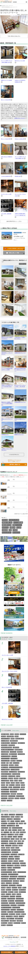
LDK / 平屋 (9, 887)
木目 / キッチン (10, 911)
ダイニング (17, 821)
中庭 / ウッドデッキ (16, 867)
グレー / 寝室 (21, 916)
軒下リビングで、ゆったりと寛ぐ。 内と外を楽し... (20, 387)
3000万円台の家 (4, 745)
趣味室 (15, 841)
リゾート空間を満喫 (5, 740)
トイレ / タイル (11, 858)
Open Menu (26, 2)
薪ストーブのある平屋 (5, 99)
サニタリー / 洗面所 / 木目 (6, 852)
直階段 (18, 832)
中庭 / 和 (14, 872)
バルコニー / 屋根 (5, 878)
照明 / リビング (11, 900)
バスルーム (3, 825)
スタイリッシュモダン (5, 838)
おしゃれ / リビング (19, 898)
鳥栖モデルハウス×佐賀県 (6, 80)
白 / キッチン (13, 909)
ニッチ (3, 845)
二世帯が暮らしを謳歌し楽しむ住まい (20, 338)
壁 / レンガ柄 (8, 894)
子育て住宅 (3, 736)
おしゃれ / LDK (8, 883)
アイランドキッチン (5, 791)
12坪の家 (17, 782)
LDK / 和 (19, 887)
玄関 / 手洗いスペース (5, 854)
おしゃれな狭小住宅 (5, 780)
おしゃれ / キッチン (16, 907)
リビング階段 (4, 834)
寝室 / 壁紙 (23, 914)
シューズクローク (16, 863)
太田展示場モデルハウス (20, 402)
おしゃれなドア (8, 845)
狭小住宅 (11, 734)
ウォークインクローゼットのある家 (15, 767)
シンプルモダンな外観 (5, 816)
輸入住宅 (16, 765)
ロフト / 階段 (4, 867)
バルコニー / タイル (5, 876)
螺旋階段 (16, 834)
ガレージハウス (23, 734)
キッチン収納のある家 (15, 769)
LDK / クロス (14, 887)
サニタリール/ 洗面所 (11, 825)
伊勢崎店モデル (5, 434)
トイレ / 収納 (17, 856)
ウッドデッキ (6, 832)
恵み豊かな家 (17, 176)
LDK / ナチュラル (5, 885)
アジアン (12, 838)
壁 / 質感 (13, 894)
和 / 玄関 (3, 883)
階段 (14, 832)
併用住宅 (12, 738)
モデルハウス (19, 760)
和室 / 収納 (3, 925)
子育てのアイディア (5, 789)
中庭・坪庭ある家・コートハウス (7, 749)
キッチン (22, 821)
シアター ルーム (13, 751)
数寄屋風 (17, 838)
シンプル (15, 836)
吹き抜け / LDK (15, 883)
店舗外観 (7, 847)
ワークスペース (4, 798)
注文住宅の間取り (10, 736)
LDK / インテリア (12, 885)
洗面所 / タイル (15, 852)
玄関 (22, 816)
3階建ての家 (13, 760)
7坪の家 (11, 780)
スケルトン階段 (10, 834)
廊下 (21, 838)
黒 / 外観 (17, 847)
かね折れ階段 (22, 832)
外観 (2, 814)
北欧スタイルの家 (21, 771)
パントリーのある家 (13, 771)
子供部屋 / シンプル (10, 918)
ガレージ (21, 834)
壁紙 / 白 (24, 887)
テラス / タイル (4, 874)
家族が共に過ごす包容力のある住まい (7, 338)
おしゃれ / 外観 (12, 814)
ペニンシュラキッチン (5, 793)
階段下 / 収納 (23, 865)
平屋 (7, 762)
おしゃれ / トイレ (5, 827)
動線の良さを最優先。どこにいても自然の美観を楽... (7, 403)
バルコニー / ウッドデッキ (13, 874)
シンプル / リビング (11, 898)
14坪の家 (22, 782)
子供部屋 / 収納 (12, 920)
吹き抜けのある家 (5, 765)
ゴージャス (20, 836)
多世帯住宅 (22, 789)
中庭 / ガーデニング (11, 869)
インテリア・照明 (5, 843)
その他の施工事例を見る (14, 454)
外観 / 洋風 (17, 816)
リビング (12, 821)
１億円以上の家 (16, 747)
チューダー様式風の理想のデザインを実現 (7, 369)
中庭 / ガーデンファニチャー (7, 872)
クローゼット (22, 863)
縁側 (11, 832)
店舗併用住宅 (13, 793)
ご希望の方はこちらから (19, 118)
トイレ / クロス (4, 858)
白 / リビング (18, 896)
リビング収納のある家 (5, 769)
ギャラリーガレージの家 (6, 194)
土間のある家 (20, 751)
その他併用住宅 (4, 796)
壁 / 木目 (3, 894)
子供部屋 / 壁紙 (19, 920)
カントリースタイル (20, 796)
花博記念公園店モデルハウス (20, 419)
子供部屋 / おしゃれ (5, 920)
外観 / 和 (12, 816)
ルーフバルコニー (12, 878)
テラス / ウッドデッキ (22, 872)
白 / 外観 (6, 814)
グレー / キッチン (20, 909)
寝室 (17, 823)
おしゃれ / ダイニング (5, 905)
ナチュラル (10, 836)
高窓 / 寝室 (3, 918)
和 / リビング (12, 896)
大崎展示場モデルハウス (20, 352)
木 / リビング (4, 898)
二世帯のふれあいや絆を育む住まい (7, 449)
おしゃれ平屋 (9, 800)
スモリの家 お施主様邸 (6, 213)
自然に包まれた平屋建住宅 (6, 156)
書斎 (24, 838)
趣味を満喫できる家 (18, 749)
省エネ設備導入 (22, 778)
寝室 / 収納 (18, 914)
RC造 (11, 762)
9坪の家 (20, 780)
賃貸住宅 (16, 736)
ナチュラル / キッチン (5, 909)
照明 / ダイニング (21, 905)
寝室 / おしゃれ (12, 914)
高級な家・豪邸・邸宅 (20, 738)
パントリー (3, 865)
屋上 (2, 836)
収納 (10, 827)
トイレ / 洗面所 (21, 854)
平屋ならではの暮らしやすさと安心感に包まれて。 (7, 387)
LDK (8, 821)
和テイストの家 (16, 762)
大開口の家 (11, 765)
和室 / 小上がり (9, 925)
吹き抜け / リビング (5, 896)
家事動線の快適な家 (13, 740)
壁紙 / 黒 (3, 889)
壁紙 (23, 841)
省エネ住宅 (11, 778)
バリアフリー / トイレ (5, 758)
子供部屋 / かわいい (18, 918)
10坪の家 (3, 782)
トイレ (17, 825)
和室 (25, 823)
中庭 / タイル (4, 869)
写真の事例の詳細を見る (14, 36)
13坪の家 (12, 782)
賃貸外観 (12, 847)
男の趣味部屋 (11, 798)
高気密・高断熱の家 (5, 734)
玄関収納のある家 (5, 771)
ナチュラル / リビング (19, 900)
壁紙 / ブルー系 (15, 889)
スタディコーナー (5, 841)
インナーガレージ (16, 787)
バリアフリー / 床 (14, 758)
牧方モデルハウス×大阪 (20, 60)
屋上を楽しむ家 (4, 776)
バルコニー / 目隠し (22, 876)
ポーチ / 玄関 (4, 821)
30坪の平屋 (23, 798)
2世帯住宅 (17, 734)
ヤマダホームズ (18, 236)
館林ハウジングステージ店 (7, 419)
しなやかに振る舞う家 (5, 176)
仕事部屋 (11, 841)
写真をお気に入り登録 (14, 252)
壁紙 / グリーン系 (22, 889)
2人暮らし (3, 762)
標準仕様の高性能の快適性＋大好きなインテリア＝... (20, 370)
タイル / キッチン (5, 914)
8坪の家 (16, 780)
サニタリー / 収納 (14, 854)
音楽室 (19, 841)
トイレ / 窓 (11, 856)
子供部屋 (22, 787)
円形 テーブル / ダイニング (6, 907)
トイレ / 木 (17, 858)
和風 (5, 836)
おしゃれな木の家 (12, 776)
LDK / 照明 (3, 887)
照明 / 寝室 (16, 916)
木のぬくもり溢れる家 (19, 138)
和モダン (10, 787)
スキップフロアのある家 (6, 756)
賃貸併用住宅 (19, 793)
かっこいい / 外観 (19, 814)
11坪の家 (8, 782)
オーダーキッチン (13, 791)
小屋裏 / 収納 (17, 865)
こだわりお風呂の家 (5, 751)
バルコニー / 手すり (13, 876)
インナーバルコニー (20, 878)
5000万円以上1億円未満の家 (7, 747)
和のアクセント (4, 787)
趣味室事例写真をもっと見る (14, 221)
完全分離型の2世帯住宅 (14, 789)
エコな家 (18, 776)
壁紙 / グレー (8, 889)
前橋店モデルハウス (19, 434)
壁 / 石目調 (19, 894)
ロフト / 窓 (9, 867)
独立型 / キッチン (11, 823)
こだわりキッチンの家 (5, 738)
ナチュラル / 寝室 (9, 916)
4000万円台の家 (11, 745)
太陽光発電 (16, 778)
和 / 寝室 (3, 916)
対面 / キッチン (4, 823)
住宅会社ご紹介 (21, 952)
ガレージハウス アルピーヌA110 (9, 671)
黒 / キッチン (4, 911)
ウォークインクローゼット (17, 827)
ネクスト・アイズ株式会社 (9, 946)
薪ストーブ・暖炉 (12, 843)
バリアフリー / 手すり (5, 760)
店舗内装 (20, 845)
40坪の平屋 (17, 798)
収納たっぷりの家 (5, 767)
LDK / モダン (19, 885)
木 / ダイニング (13, 905)
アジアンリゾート (12, 796)
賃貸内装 (3, 847)
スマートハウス (4, 778)
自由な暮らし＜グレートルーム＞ (7, 353)
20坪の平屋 (4, 800)
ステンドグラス (20, 843)
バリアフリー (14, 756)
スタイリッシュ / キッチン (19, 911)
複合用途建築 (15, 845)
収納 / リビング (4, 900)
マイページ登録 (7, 952)
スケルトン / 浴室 (5, 856)
